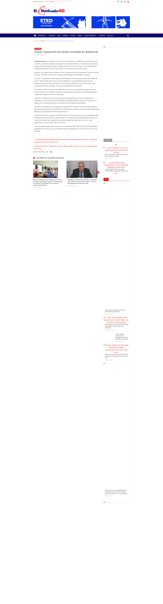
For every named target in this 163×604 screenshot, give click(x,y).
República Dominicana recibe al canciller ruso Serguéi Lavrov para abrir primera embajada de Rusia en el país (49, 181)
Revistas (110, 35)
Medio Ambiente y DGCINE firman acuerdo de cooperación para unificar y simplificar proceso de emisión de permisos (66, 140)
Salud (59, 35)
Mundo (80, 35)
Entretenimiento (90, 35)
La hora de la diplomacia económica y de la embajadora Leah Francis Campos (116, 170)
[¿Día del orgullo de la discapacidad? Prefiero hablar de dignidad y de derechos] (116, 148)
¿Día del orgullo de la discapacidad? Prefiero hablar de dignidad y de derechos (116, 155)
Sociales (72, 35)
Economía (52, 35)
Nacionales (41, 35)
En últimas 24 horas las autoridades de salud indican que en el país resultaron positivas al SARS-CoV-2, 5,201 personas (116, 491)
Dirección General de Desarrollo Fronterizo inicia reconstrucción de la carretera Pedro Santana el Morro (84, 181)
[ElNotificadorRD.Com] (35, 35)
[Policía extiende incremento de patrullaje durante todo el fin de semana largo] (109, 334)
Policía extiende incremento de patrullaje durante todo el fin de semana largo (121, 336)
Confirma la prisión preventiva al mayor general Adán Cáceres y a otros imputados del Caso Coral (65, 147)
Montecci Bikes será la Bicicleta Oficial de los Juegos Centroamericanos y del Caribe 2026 (116, 356)
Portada (42, 41)
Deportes (102, 35)
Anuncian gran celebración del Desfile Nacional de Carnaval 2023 (115, 310)
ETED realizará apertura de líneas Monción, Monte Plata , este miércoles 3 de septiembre (117, 326)
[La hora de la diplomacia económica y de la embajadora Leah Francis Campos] (116, 163)
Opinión (65, 35)
